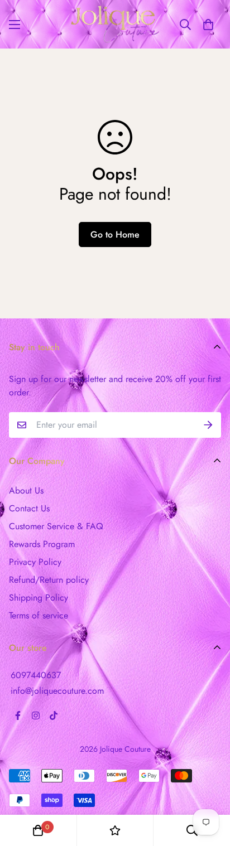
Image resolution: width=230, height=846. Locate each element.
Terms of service (38, 615)
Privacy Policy (35, 561)
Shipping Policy (38, 597)
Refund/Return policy (49, 579)
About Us (26, 490)
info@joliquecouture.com (57, 690)
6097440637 (36, 675)
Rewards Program (42, 544)
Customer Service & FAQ (56, 526)
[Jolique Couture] (115, 24)
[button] (208, 24)
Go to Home (115, 234)
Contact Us (29, 508)
